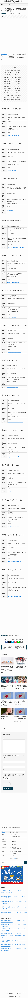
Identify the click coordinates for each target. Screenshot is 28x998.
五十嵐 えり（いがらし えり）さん (12, 95)
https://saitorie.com (12, 170)
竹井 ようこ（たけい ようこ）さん (12, 99)
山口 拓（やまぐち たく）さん (11, 75)
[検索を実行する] (25, 862)
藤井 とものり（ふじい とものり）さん (14, 88)
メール (4, 764)
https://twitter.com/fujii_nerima (15, 422)
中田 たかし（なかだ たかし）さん (12, 79)
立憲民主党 (16, 635)
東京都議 (11, 635)
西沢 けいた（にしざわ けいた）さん (13, 81)
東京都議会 (4, 54)
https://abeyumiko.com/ (13, 135)
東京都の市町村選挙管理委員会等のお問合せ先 (12, 933)
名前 (4, 759)
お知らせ (24, 991)
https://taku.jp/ (10, 210)
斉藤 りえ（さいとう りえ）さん (12, 72)
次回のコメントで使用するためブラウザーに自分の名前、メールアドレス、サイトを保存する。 (14, 775)
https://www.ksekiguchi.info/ (14, 352)
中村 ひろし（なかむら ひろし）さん (13, 97)
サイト (4, 769)
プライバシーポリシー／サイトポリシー (14, 991)
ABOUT (3, 991)
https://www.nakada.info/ (13, 282)
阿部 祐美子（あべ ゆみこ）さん (12, 70)
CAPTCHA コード (6, 782)
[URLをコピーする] (21, 642)
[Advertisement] (14, 35)
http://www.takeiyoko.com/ (14, 596)
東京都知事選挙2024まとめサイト (14, 1)
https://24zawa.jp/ (12, 317)
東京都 (14, 858)
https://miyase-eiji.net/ (12, 387)
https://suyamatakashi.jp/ (14, 457)
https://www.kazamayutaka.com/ (16, 247)
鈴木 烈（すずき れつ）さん (11, 93)
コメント (5, 738)
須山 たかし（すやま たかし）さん (12, 90)
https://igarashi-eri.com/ (13, 526)
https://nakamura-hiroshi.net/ (14, 561)
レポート (4, 13)
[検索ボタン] (26, 1)
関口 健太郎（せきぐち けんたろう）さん (14, 84)
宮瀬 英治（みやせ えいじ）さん (12, 86)
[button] (6, 642)
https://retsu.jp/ (11, 491)
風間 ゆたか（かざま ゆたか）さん (12, 77)
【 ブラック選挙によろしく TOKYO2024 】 (14, 993)
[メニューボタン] (1, 1)
